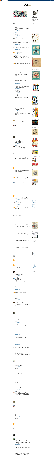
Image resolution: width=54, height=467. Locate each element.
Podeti (32, 203)
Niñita (15, 301)
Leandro (16, 32)
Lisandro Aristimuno (34, 195)
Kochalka (33, 218)
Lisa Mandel (33, 204)
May (33, 253)
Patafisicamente (33, 194)
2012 (33, 241)
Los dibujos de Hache (17, 254)
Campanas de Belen (17, 346)
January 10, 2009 (17, 322)
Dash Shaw (33, 214)
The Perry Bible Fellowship (18, 295)
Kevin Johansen (33, 198)
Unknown (16, 194)
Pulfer (15, 55)
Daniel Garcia (33, 193)
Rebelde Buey (33, 197)
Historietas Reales (34, 202)
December (34, 245)
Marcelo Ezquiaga (34, 215)
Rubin (32, 201)
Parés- (33, 263)
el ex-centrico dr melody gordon (18, 400)
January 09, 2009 (17, 164)
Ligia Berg (16, 201)
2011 (33, 242)
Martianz (16, 291)
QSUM (16, 124)
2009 (33, 244)
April (34, 254)
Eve (15, 391)
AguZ (15, 145)
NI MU (16, 277)
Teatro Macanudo (34, 192)
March (34, 255)
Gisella (16, 270)
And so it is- (34, 258)
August (34, 250)
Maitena (33, 199)
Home (21, 461)
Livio (15, 311)
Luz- (33, 267)
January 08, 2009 (17, 30)
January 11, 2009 (17, 383)
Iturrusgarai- (34, 264)
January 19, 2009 (17, 435)
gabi (15, 437)
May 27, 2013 (17, 458)
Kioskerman (33, 208)
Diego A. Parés (16, 426)
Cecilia (16, 181)
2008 (33, 269)
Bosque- (34, 265)
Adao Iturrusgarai (34, 207)
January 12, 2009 (17, 416)
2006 (33, 271)
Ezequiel (16, 152)
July (33, 251)
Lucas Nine (33, 217)
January (34, 257)
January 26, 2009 (17, 444)
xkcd (15, 296)
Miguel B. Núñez (17, 422)
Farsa (32, 216)
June (33, 252)
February (34, 256)
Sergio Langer (33, 205)
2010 (33, 243)
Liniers (16, 22)
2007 (33, 270)
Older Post (29, 461)
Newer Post (14, 461)
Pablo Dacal (33, 196)
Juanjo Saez (33, 213)
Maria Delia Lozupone (34, 200)
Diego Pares (33, 206)
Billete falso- (34, 266)
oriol (15, 51)
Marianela (16, 433)
